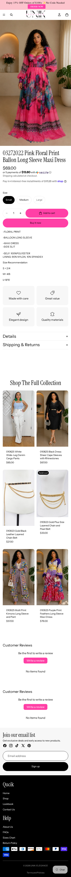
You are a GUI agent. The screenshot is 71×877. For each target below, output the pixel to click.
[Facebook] (5, 746)
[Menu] (4, 15)
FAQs (6, 832)
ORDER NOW (36, 6)
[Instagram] (11, 746)
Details (9, 336)
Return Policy (10, 843)
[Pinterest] (29, 746)
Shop (5, 798)
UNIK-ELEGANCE (39, 865)
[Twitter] (23, 746)
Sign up (36, 766)
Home (6, 793)
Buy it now (35, 222)
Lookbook (8, 804)
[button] (35, 172)
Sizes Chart (9, 837)
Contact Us (9, 809)
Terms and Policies (35, 872)
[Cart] (67, 15)
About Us (8, 826)
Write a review (35, 660)
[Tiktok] (17, 746)
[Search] (11, 15)
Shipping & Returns (21, 344)
